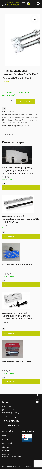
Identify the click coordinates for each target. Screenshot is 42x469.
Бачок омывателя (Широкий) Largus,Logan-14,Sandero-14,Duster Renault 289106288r (18, 170)
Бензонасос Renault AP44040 (18, 264)
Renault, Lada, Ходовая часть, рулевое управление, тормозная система (20, 115)
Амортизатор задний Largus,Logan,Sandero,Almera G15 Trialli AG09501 (20, 219)
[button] (34, 19)
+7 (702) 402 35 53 (10, 425)
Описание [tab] (10, 134)
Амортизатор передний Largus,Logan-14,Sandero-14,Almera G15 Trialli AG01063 (18, 316)
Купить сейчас (25, 101)
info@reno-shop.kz (10, 417)
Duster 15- (19, 120)
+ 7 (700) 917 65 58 (10, 421)
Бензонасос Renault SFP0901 (17, 361)
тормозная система (18, 122)
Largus (28, 120)
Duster (11, 120)
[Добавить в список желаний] (4, 108)
